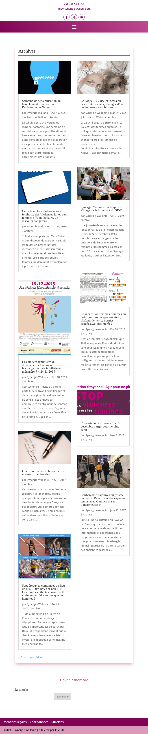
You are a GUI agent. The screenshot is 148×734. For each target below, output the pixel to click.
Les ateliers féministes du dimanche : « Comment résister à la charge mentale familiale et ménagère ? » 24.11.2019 (43, 366)
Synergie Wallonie (38, 113)
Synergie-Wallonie (38, 226)
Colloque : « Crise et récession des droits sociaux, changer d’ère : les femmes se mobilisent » (103, 104)
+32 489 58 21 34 (74, 4)
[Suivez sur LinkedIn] (82, 17)
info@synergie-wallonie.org (74, 8)
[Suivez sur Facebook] (66, 17)
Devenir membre (74, 679)
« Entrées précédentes (31, 657)
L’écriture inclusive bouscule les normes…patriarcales (43, 472)
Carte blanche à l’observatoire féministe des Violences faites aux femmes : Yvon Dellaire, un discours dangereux (44, 216)
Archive (53, 117)
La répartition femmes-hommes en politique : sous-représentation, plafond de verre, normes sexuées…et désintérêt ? (103, 318)
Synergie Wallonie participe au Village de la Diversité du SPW (101, 208)
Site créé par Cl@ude (51, 730)
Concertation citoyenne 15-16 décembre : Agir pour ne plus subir (100, 426)
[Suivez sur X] (74, 17)
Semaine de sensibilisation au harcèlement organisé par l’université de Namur (41, 104)
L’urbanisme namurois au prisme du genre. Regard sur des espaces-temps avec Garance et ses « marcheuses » (103, 499)
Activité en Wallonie (36, 117)
